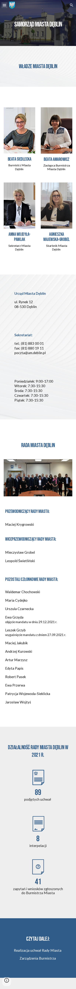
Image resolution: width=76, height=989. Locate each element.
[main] (38, 23)
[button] (4, 5)
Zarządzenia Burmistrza (38, 958)
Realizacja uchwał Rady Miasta (37, 950)
